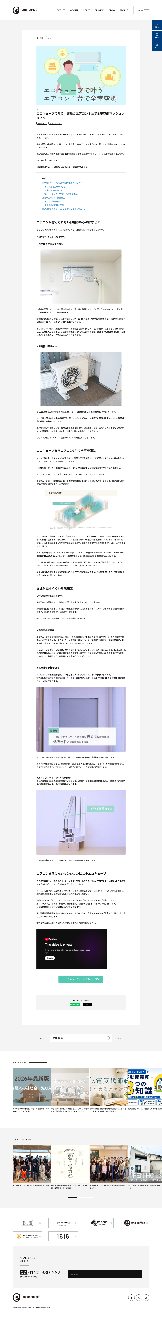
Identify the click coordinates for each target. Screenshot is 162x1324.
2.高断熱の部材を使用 (54, 205)
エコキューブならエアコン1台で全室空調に (60, 194)
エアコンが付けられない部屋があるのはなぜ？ (62, 183)
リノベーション (55, 123)
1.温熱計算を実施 (52, 201)
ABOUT (74, 10)
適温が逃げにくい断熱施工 (53, 197)
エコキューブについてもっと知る (82, 979)
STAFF (86, 10)
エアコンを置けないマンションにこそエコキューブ (64, 208)
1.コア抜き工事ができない (56, 186)
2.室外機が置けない (53, 190)
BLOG (112, 10)
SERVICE (99, 10)
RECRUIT (124, 10)
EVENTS (61, 10)
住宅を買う (41, 123)
